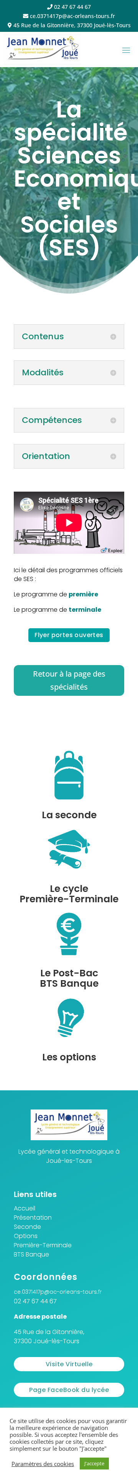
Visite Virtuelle (69, 1364)
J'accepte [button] (94, 1463)
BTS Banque (31, 1254)
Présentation (33, 1217)
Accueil (24, 1208)
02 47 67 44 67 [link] (35, 1301)
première (83, 594)
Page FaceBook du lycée (69, 1389)
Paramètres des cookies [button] (43, 1463)
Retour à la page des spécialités (69, 680)
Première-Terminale (43, 1245)
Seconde (27, 1226)
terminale (85, 609)
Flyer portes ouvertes (68, 635)
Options (26, 1236)
